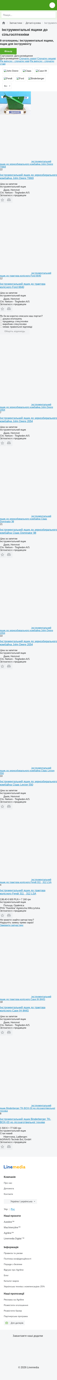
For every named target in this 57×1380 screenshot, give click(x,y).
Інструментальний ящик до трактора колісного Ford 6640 (22, 285)
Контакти (8, 1194)
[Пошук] (52, 15)
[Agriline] (4, 23)
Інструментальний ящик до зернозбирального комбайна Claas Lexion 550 (28, 783)
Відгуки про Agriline (14, 1270)
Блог (6, 1275)
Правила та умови (13, 1253)
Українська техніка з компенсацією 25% (24, 1286)
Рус (13, 1209)
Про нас (8, 1183)
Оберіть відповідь (14, 331)
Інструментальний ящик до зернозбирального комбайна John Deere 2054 (28, 420)
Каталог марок (11, 1281)
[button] (52, 5)
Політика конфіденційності (17, 1258)
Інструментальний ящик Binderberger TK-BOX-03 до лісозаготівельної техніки (25, 1121)
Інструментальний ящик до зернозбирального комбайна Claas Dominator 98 (28, 531)
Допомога (9, 1188)
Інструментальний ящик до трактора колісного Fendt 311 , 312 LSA (22, 892)
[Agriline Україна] (20, 5)
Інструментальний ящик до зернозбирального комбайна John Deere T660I (28, 176)
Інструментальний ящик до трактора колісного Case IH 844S (22, 1009)
